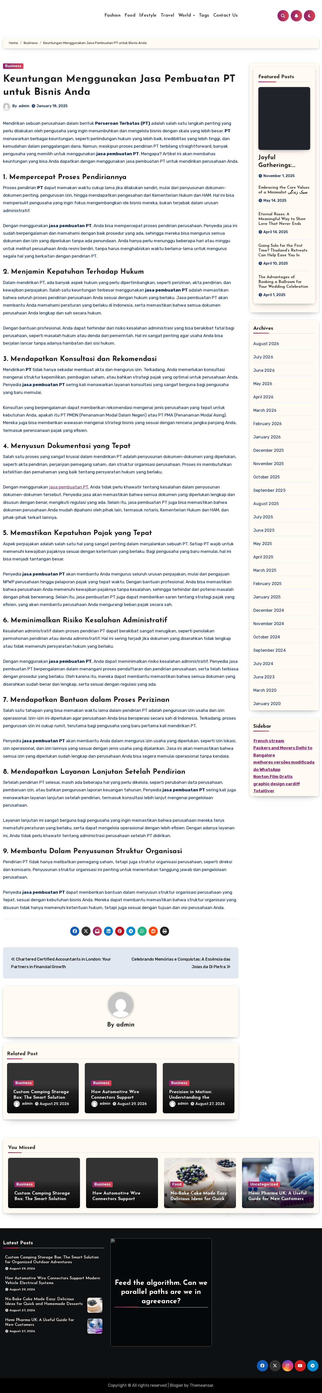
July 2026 (263, 357)
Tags (204, 15)
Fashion (112, 15)
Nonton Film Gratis (273, 776)
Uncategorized (264, 1184)
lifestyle (148, 15)
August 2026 (266, 343)
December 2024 (268, 610)
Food (130, 15)
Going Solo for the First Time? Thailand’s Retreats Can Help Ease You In (282, 250)
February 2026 (267, 423)
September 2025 (269, 490)
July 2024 (263, 663)
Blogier (176, 1385)
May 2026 (262, 383)
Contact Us (225, 15)
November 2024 (268, 623)
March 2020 (264, 690)
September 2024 (269, 650)
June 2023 (263, 677)
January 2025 (266, 597)
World (185, 15)
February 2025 (267, 583)
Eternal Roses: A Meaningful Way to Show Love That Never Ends (282, 219)
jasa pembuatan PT (68, 486)
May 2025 (262, 543)
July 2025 (263, 517)
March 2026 (264, 410)
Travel (167, 15)
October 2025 (266, 477)
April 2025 (263, 557)
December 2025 (268, 450)
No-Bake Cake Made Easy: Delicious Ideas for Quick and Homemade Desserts (199, 1199)
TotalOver (263, 791)
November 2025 (268, 463)
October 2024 (266, 637)
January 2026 (267, 437)
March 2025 (264, 570)
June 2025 (263, 530)
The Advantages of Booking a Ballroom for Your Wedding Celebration (283, 282)
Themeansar (201, 1385)
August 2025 (266, 503)
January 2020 (267, 703)
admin (24, 106)
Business (13, 66)
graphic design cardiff (276, 784)
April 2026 (263, 397)
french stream (268, 741)
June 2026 (264, 370)
